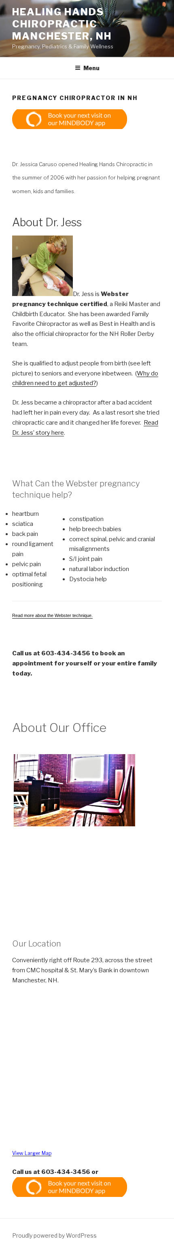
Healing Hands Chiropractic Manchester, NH (62, 24)
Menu (91, 68)
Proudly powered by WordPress (54, 1235)
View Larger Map (31, 1153)
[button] (69, 119)
